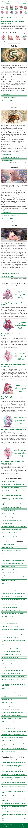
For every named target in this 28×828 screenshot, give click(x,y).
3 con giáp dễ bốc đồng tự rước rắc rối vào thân (14, 774)
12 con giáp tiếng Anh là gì (9, 620)
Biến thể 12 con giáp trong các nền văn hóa (12, 529)
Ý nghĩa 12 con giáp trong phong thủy (10, 536)
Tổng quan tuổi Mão (6, 212)
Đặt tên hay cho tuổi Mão (7, 218)
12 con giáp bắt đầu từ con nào (10, 637)
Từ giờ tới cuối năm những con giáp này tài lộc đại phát (13, 791)
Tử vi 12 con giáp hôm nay (9, 702)
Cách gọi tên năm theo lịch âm (10, 607)
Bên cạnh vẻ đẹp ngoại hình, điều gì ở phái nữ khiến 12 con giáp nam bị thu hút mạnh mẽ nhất (13, 770)
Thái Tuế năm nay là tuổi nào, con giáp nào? (13, 748)
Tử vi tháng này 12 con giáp (9, 751)
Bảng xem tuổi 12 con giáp (9, 566)
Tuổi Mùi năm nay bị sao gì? (9, 587)
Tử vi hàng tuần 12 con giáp (8, 513)
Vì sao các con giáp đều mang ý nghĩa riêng (13, 648)
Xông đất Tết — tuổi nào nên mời (10, 626)
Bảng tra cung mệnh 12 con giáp (10, 569)
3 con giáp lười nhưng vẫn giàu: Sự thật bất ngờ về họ (14, 815)
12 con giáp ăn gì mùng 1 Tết (10, 623)
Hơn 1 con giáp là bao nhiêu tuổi (10, 553)
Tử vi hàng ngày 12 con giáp (8, 510)
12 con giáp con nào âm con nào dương (12, 634)
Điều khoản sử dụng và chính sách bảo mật (16, 827)
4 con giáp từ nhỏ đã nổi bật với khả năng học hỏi (13, 782)
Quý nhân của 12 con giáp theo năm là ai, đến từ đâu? (14, 744)
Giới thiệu (4, 827)
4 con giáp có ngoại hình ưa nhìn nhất (12, 811)
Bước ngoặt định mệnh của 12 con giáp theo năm (14, 740)
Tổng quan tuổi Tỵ (6, 94)
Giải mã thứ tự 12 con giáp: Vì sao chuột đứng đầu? (14, 526)
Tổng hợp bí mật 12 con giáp (8, 481)
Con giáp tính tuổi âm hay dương (11, 667)
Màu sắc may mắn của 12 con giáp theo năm (13, 734)
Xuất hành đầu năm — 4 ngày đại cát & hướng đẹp (13, 630)
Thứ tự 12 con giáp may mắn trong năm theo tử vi (14, 731)
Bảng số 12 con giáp (8, 547)
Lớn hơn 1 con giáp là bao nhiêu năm (12, 550)
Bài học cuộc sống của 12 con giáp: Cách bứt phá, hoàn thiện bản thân (13, 499)
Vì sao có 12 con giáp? (7, 523)
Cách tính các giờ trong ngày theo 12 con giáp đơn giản (13, 600)
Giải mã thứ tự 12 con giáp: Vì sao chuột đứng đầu (13, 641)
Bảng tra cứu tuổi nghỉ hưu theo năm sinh (13, 563)
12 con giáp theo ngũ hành (9, 660)
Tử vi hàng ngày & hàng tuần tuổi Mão (11, 215)
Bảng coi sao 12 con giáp (9, 580)
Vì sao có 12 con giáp (8, 644)
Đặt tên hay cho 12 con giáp (9, 692)
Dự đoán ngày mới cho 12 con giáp (11, 709)
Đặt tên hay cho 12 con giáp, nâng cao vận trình (13, 484)
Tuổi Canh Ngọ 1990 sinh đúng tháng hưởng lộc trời (14, 576)
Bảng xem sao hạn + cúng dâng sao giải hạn (13, 583)
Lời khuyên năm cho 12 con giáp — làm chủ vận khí (13, 680)
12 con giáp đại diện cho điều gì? (9, 532)
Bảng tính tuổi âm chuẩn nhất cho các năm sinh (14, 560)
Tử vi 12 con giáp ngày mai (9, 706)
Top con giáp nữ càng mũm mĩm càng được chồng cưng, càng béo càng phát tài (12, 766)
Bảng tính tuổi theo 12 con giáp (10, 557)
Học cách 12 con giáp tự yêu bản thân (10, 487)
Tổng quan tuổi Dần (6, 154)
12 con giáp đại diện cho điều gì (10, 657)
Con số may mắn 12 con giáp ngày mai (12, 718)
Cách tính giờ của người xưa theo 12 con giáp (14, 593)
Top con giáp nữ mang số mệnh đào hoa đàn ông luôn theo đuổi (14, 787)
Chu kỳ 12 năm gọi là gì (8, 544)
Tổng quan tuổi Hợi (6, 270)
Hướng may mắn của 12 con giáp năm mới (13, 737)
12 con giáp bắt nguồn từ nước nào (11, 651)
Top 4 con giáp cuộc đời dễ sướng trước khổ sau (14, 803)
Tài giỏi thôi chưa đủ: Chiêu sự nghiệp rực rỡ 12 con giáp (14, 503)
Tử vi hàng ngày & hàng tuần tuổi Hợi (10, 273)
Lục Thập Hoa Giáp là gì (8, 616)
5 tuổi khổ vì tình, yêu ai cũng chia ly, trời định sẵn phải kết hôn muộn (13, 778)
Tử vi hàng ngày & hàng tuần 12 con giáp (11, 507)
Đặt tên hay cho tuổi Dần (7, 160)
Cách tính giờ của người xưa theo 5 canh (12, 596)
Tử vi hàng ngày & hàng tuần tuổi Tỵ (10, 97)
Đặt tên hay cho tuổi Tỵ (7, 100)
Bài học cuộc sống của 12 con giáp (11, 688)
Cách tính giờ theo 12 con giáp (10, 590)
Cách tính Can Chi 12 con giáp (10, 604)
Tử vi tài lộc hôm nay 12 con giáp (11, 721)
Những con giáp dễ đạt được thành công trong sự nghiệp (13, 807)
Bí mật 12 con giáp (7, 699)
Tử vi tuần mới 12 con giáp (8, 517)
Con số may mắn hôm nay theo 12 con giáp (13, 712)
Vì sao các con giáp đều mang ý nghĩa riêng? (12, 520)
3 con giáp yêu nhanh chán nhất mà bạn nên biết (14, 762)
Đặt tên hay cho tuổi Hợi (7, 276)
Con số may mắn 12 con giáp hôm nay (12, 715)
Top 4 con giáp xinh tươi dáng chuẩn (11, 795)
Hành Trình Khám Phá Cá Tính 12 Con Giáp (12, 495)
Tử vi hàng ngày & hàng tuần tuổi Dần (10, 157)
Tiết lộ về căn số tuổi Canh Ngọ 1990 (11, 573)
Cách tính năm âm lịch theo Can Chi (11, 610)
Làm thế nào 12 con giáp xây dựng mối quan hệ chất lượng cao (14, 491)
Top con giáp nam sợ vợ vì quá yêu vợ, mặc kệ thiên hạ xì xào (13, 799)
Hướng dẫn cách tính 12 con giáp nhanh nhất (13, 613)
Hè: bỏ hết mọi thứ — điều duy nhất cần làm (13, 676)
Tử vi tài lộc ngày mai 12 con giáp (11, 725)
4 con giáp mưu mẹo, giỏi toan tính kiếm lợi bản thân (13, 819)
